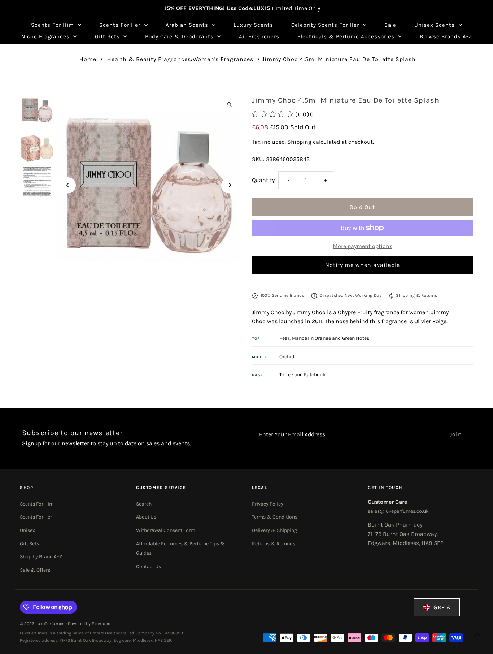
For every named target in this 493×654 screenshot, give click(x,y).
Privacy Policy (267, 504)
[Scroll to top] (478, 635)
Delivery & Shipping (274, 530)
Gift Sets (29, 544)
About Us (146, 517)
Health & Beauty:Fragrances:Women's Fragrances (180, 59)
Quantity (263, 180)
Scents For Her (36, 517)
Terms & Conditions (274, 517)
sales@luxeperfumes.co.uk (398, 511)
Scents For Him (37, 504)
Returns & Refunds (273, 544)
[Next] (229, 185)
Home (87, 59)
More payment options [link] (362, 246)
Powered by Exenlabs (89, 623)
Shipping (299, 141)
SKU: (258, 159)
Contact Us (148, 566)
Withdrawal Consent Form (165, 530)
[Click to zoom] (229, 104)
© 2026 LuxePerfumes (43, 623)
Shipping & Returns (416, 295)
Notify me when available (362, 264)
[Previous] (68, 185)
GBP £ (441, 607)
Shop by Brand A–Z (41, 557)
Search (144, 504)
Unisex (27, 530)
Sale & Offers (35, 570)
